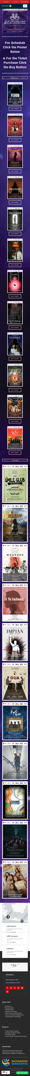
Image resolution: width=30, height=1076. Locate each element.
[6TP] (15, 145)
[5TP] (15, 395)
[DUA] (15, 663)
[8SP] (15, 333)
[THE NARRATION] (15, 821)
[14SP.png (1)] (15, 270)
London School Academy (12, 1031)
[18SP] (15, 208)
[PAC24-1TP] (15, 505)
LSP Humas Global (10, 1034)
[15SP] (15, 176)
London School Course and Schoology (15, 1036)
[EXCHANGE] (15, 782)
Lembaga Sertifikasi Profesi (12, 1032)
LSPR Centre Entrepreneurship (13, 1013)
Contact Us (8, 1006)
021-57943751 (13, 932)
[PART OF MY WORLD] (15, 702)
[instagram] (18, 987)
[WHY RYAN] (15, 742)
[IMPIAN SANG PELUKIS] (15, 623)
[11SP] (15, 427)
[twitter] (14, 987)
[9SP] (15, 83)
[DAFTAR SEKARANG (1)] (6, 5)
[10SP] (15, 301)
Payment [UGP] (9, 1008)
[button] (8, 917)
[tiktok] (11, 987)
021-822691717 (13, 942)
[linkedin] (7, 991)
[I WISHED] (15, 584)
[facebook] (7, 987)
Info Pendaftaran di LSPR (13, 982)
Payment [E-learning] (11, 1011)
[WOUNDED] (15, 544)
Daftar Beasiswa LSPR (12, 980)
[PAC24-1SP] (15, 465)
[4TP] (15, 114)
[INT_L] (15, 239)
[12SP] (15, 364)
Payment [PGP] (9, 1009)
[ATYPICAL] (15, 861)
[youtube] (22, 987)
